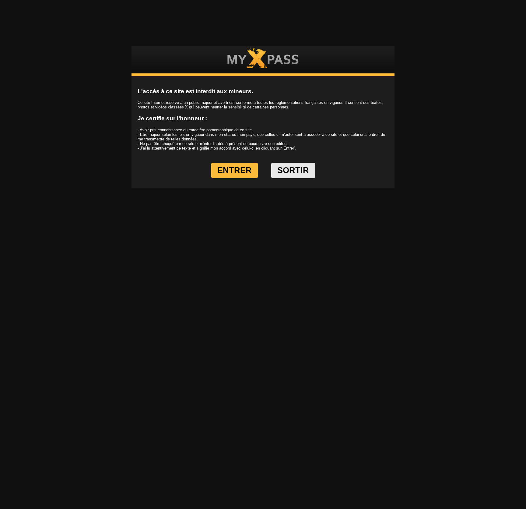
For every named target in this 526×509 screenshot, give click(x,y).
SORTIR (293, 170)
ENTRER (234, 170)
